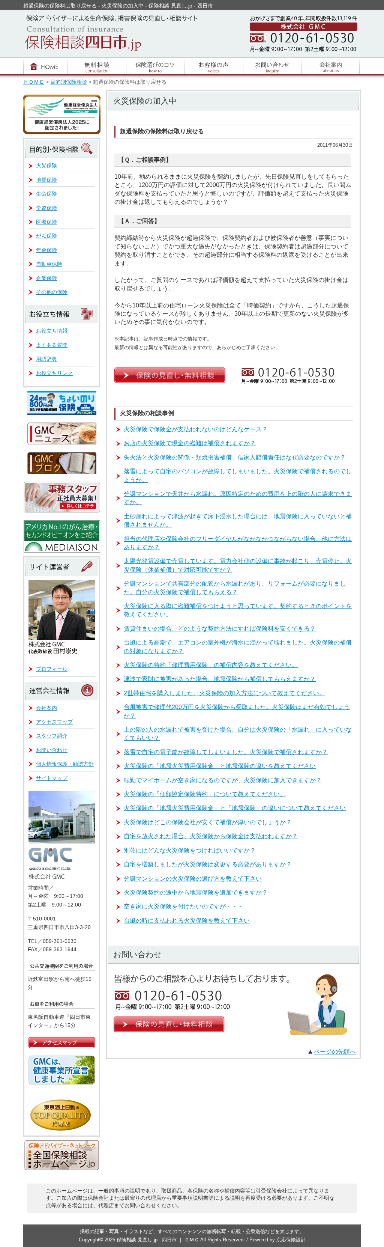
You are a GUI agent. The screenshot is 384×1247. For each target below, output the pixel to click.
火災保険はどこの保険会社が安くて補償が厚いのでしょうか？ (208, 822)
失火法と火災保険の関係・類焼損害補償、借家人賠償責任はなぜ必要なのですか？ (235, 457)
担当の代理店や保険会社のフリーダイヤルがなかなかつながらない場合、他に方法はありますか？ (238, 543)
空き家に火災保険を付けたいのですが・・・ (184, 906)
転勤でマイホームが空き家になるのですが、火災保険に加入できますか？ (223, 780)
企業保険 (46, 278)
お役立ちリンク (54, 373)
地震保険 (46, 180)
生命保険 (46, 194)
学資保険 (46, 208)
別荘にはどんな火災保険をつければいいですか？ (190, 850)
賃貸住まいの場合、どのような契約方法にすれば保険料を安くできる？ (220, 628)
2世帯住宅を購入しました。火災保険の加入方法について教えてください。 (224, 693)
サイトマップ (52, 778)
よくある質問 (52, 345)
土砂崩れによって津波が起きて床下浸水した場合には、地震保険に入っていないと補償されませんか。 (238, 520)
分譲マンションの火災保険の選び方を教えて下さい (193, 878)
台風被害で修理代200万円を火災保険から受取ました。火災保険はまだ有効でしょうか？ (237, 711)
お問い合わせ (52, 750)
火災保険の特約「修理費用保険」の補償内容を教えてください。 (211, 665)
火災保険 (46, 166)
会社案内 (46, 708)
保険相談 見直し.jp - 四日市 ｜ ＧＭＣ (158, 1239)
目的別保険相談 (68, 82)
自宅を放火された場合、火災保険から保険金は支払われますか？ (211, 836)
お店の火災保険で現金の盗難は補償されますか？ (190, 443)
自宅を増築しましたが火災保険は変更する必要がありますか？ (208, 864)
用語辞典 (46, 359)
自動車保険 (49, 264)
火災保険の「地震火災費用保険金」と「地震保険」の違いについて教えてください (235, 808)
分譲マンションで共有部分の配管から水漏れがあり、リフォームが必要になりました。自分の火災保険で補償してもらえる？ (235, 587)
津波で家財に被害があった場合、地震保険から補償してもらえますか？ (220, 679)
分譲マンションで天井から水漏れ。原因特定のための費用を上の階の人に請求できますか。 (238, 498)
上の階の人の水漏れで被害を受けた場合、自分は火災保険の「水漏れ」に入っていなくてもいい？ (238, 733)
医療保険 (46, 222)
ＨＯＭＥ (33, 82)
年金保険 (46, 250)
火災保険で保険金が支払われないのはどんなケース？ (196, 429)
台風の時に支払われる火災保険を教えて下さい (187, 920)
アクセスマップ (54, 722)
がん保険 (46, 236)
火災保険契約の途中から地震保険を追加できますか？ (196, 892)
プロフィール (52, 669)
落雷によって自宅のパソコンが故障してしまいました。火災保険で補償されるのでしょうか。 (238, 475)
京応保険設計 (291, 1239)
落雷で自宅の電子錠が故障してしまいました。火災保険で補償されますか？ (226, 752)
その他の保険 (52, 292)
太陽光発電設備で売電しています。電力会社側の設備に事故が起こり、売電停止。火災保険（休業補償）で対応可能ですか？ (238, 565)
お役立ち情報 (52, 331)
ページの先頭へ (335, 1051)
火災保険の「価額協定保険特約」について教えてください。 (205, 794)
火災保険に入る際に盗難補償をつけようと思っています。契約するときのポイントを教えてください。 (238, 610)
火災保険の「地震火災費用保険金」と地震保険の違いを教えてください (220, 766)
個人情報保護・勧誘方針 (65, 764)
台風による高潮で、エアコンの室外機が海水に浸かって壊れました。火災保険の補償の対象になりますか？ (238, 646)
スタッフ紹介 (52, 736)
